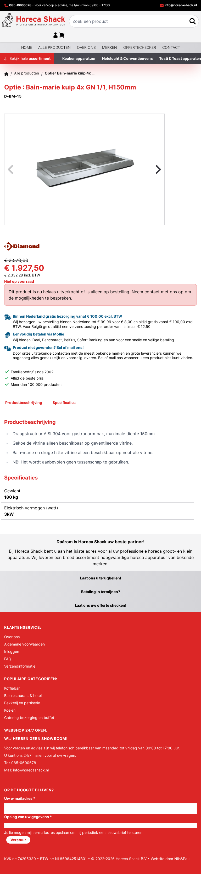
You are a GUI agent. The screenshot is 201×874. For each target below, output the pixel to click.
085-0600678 (20, 5)
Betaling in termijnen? (100, 591)
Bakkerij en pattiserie (22, 703)
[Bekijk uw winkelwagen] (62, 35)
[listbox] (84, 169)
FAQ (7, 659)
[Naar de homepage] (33, 20)
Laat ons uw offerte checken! (100, 605)
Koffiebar (12, 688)
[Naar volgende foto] (151, 169)
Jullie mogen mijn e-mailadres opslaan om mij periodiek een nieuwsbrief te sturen (73, 832)
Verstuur (18, 840)
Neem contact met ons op (157, 291)
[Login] (55, 35)
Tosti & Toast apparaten (180, 58)
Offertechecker (139, 47)
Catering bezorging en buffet (29, 717)
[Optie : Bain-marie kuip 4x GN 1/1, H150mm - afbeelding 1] (84, 169)
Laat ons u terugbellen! (100, 578)
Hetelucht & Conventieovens (127, 58)
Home (26, 47)
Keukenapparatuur (79, 58)
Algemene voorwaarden (24, 644)
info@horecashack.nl (180, 5)
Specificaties (64, 402)
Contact (171, 47)
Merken (109, 47)
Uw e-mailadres (19, 798)
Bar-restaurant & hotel (23, 695)
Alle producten (54, 47)
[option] (84, 169)
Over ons (86, 47)
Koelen (9, 710)
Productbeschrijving (23, 402)
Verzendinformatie (19, 666)
